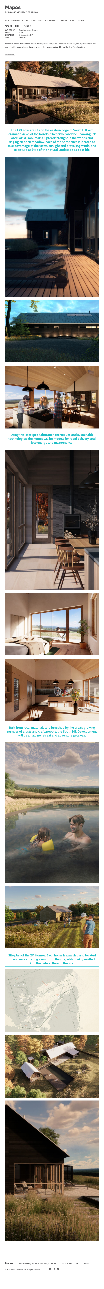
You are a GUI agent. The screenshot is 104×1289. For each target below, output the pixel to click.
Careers (86, 1263)
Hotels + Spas (29, 21)
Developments (12, 21)
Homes (81, 21)
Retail (72, 21)
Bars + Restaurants (48, 21)
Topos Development (66, 43)
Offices (63, 21)
